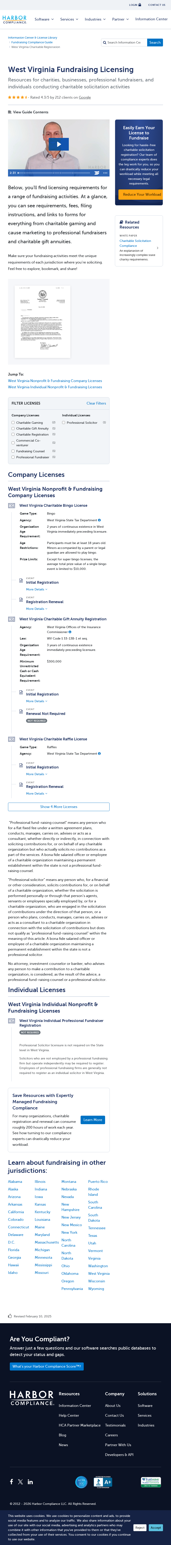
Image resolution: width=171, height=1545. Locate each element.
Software (42, 19)
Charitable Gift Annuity (32, 428)
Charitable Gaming (29, 422)
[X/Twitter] (20, 1482)
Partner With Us (118, 1445)
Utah (92, 1243)
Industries (93, 19)
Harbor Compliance (17, 19)
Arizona (14, 1197)
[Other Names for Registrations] (73, 173)
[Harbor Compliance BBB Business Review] (101, 1482)
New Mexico (71, 1225)
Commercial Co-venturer (28, 443)
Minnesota (43, 1258)
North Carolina (68, 1243)
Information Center (151, 19)
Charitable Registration (32, 434)
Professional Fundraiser (32, 457)
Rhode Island (93, 1192)
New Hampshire (70, 1207)
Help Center (69, 1416)
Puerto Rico (98, 1182)
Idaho (13, 1273)
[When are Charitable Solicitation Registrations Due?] (53, 173)
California (16, 1212)
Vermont (95, 1251)
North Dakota (67, 1256)
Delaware (15, 1235)
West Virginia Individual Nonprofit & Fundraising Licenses (55, 387)
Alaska (13, 1189)
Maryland (42, 1235)
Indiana (41, 1189)
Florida (13, 1250)
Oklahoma (69, 1274)
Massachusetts (45, 1242)
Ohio (65, 1266)
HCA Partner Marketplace (80, 1425)
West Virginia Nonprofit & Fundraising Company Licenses (55, 381)
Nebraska (69, 1189)
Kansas (40, 1204)
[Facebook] (12, 1482)
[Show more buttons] (105, 173)
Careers (111, 1435)
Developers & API (119, 1455)
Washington (98, 1266)
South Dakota (94, 1218)
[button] (99, 520)
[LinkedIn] (30, 1482)
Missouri (42, 1273)
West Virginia (99, 1274)
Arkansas (15, 1204)
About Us (112, 1406)
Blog (62, 1435)
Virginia (94, 1258)
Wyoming (96, 1289)
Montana (68, 1182)
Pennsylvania (72, 1289)
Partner (118, 19)
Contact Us (114, 1416)
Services (67, 19)
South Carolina (95, 1205)
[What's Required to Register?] (61, 173)
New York (69, 1233)
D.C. (11, 1242)
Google (85, 98)
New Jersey (71, 1217)
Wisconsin (96, 1281)
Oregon (67, 1281)
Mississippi (43, 1265)
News (63, 1445)
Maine (40, 1227)
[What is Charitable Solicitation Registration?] (24, 173)
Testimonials (115, 1425)
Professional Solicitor (82, 422)
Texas (92, 1236)
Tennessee (97, 1228)
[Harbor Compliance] (32, 1398)
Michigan (42, 1250)
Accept (156, 1527)
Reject (140, 1527)
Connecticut (18, 1227)
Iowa (39, 1197)
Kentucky (42, 1212)
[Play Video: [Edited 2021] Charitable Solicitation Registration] (59, 144)
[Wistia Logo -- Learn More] (97, 173)
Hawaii (13, 1265)
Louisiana (42, 1220)
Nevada (67, 1197)
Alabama (15, 1182)
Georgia (14, 1258)
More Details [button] (35, 589)
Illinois (40, 1182)
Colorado (16, 1220)
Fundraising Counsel (30, 451)
